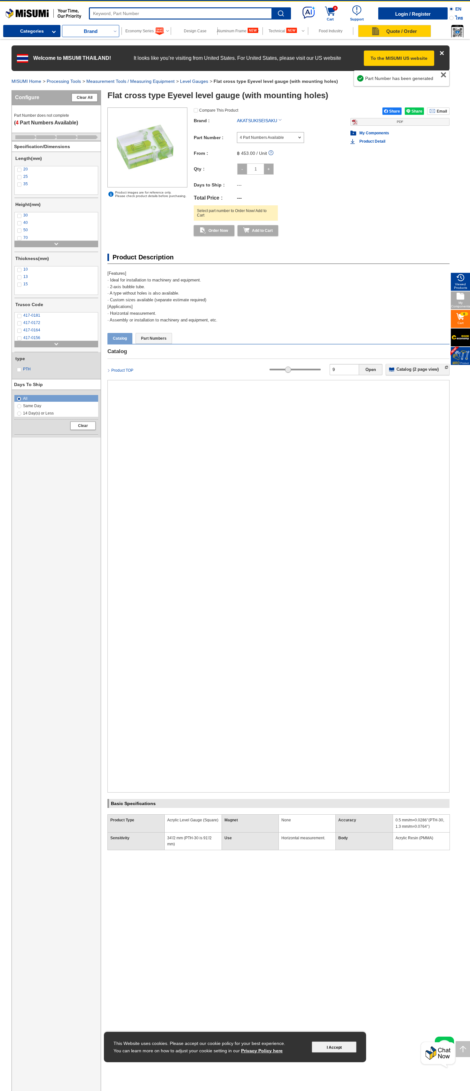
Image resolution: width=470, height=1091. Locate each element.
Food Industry (330, 31)
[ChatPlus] (438, 1055)
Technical (277, 31)
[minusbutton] (242, 169)
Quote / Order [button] (401, 31)
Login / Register (413, 14)
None (286, 820)
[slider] (288, 370)
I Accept (334, 1047)
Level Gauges (194, 81)
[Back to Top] (463, 1049)
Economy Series (139, 31)
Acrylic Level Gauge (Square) (192, 820)
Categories (32, 31)
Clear (83, 425)
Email (442, 111)
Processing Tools (64, 81)
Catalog (120, 338)
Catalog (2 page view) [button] (417, 369)
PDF (400, 121)
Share (394, 111)
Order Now (218, 230)
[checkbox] (56, 169)
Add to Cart (262, 230)
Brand (91, 31)
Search (281, 13)
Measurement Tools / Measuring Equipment (130, 81)
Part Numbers (154, 338)
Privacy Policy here (262, 1050)
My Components (374, 133)
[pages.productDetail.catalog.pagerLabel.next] (442, 746)
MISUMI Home (26, 81)
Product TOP (122, 370)
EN (458, 9)
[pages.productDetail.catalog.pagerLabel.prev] (114, 746)
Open (370, 369)
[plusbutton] (269, 169)
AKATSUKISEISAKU (257, 120)
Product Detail (372, 141)
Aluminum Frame (232, 31)
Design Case (195, 31)
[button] (457, 31)
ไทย (459, 17)
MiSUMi (11, 11)
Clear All (84, 97)
